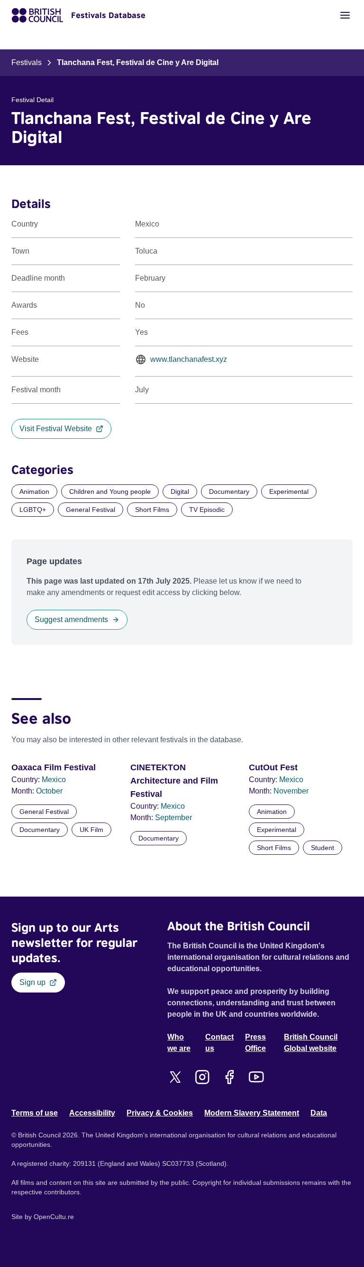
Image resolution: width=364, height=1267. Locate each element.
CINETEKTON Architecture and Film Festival (174, 781)
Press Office (255, 1042)
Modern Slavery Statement (251, 1113)
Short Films (152, 509)
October (49, 791)
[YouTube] (256, 1077)
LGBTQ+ (32, 509)
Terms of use (34, 1113)
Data (318, 1113)
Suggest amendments (71, 619)
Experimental (289, 491)
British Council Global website (310, 1042)
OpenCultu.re (54, 1216)
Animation (34, 491)
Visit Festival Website (55, 429)
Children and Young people (110, 491)
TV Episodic (207, 509)
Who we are (179, 1042)
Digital (180, 491)
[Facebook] (229, 1077)
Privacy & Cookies (160, 1113)
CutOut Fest (273, 767)
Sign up (32, 982)
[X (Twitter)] (175, 1077)
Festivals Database (108, 15)
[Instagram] (202, 1077)
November (291, 791)
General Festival (90, 509)
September (173, 817)
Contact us (219, 1042)
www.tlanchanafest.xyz (188, 359)
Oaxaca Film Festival (53, 767)
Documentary (229, 491)
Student (322, 847)
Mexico (54, 779)
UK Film (91, 829)
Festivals (26, 62)
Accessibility (92, 1113)
